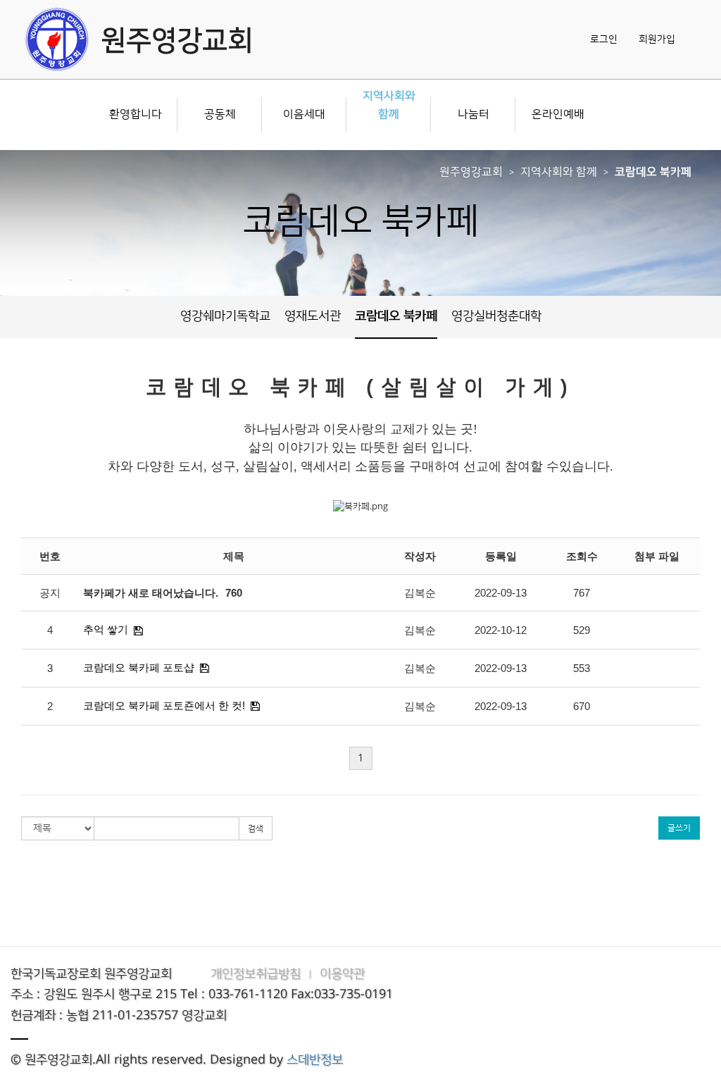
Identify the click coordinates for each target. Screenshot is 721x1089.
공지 (50, 593)
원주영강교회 (471, 172)
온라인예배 (558, 114)
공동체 (220, 114)
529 (581, 630)
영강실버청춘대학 (496, 316)
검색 (255, 828)
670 (581, 706)
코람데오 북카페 (653, 172)
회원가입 (657, 39)
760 (233, 593)
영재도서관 (312, 316)
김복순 (420, 593)
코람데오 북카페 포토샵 (138, 667)
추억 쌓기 (105, 629)
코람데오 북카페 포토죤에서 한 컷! (164, 705)
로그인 (603, 39)
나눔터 (473, 114)
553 (581, 668)
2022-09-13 (501, 593)
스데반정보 (315, 1060)
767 (581, 593)
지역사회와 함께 (389, 104)
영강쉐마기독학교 (225, 316)
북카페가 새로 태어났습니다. (150, 593)
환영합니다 (135, 114)
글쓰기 (679, 828)
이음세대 (304, 114)
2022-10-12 (501, 630)
